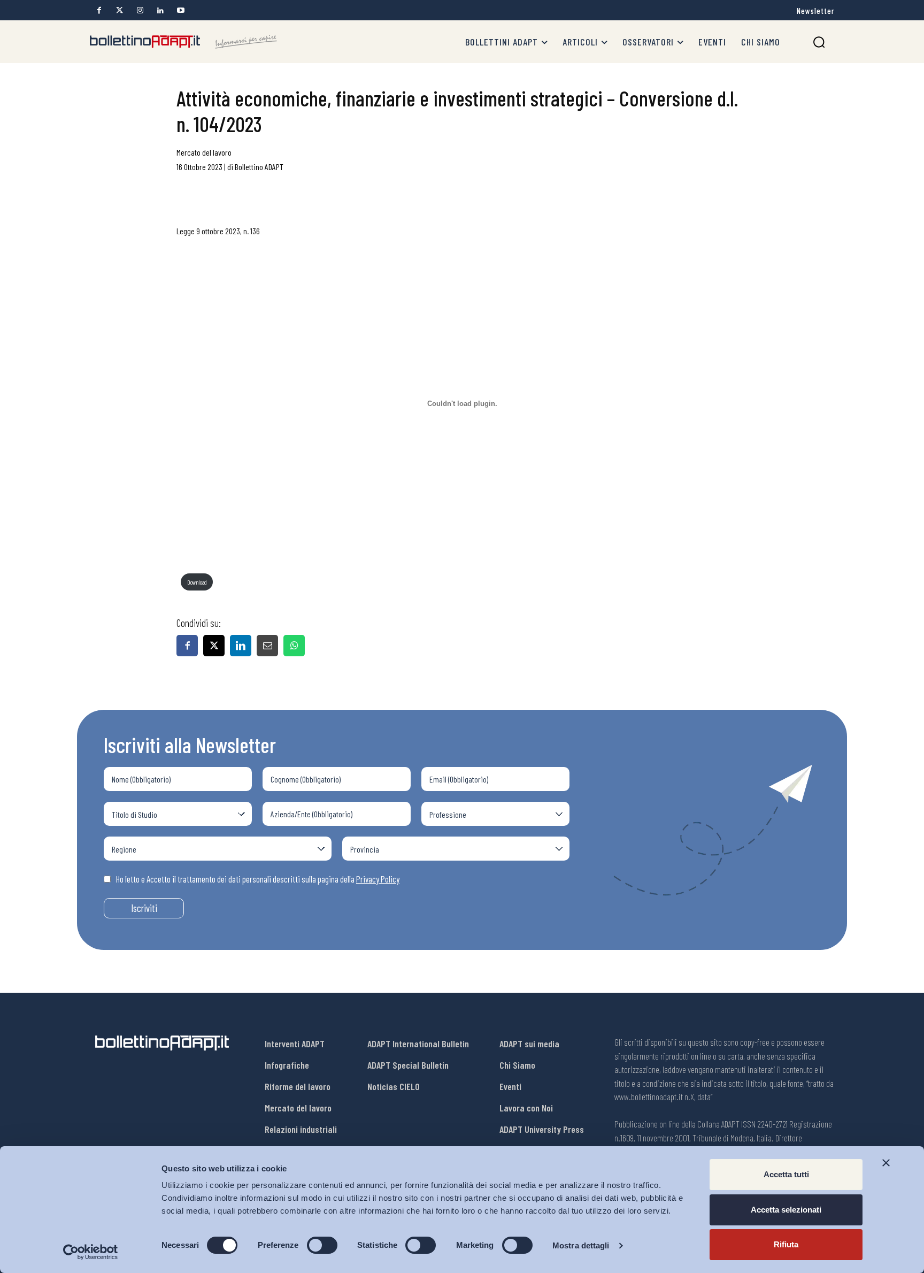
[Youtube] (180, 10)
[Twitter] (119, 10)
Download (197, 582)
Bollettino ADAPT (259, 167)
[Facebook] (99, 10)
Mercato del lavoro (204, 152)
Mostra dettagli (581, 1245)
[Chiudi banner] (886, 1163)
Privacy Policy (377, 878)
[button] (819, 42)
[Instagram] (139, 10)
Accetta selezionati (786, 1209)
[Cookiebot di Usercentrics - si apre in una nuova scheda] (90, 1252)
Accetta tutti (786, 1174)
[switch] (322, 1245)
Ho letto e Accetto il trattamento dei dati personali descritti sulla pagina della (257, 878)
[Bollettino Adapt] (183, 42)
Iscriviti (144, 908)
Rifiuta (786, 1244)
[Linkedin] (160, 10)
